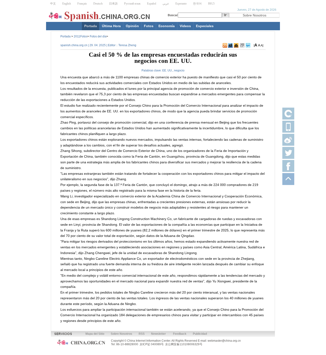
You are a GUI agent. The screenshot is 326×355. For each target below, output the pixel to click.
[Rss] (225, 45)
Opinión (132, 26)
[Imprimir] (236, 45)
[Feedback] (230, 45)
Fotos (148, 26)
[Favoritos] (242, 45)
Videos (185, 26)
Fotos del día (98, 36)
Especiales (205, 26)
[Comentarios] (248, 45)
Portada (90, 26)
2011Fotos (80, 36)
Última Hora (111, 26)
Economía (166, 26)
